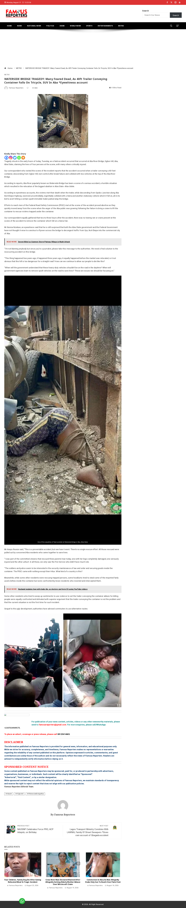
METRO (7, 75)
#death (9, 794)
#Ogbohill (19, 794)
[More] (23, 158)
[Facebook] (6, 158)
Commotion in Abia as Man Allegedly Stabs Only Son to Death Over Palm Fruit (103, 881)
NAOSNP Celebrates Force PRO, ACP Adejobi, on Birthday (35, 829)
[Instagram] (10, 158)
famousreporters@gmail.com (52, 725)
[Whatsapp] (19, 158)
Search (145, 11)
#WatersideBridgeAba (36, 794)
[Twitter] (15, 158)
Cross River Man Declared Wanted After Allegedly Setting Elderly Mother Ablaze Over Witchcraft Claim (62, 882)
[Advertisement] (68, 48)
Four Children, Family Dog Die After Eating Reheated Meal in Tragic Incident (22, 881)
